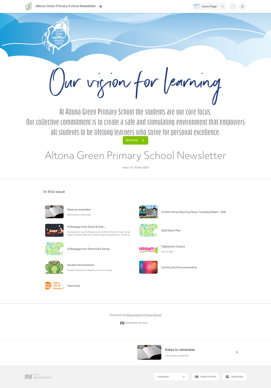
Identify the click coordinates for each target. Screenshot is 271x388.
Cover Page (209, 6)
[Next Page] (242, 6)
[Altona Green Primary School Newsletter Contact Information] (100, 6)
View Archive (208, 376)
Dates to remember (180, 350)
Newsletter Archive (136, 323)
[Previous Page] (233, 6)
